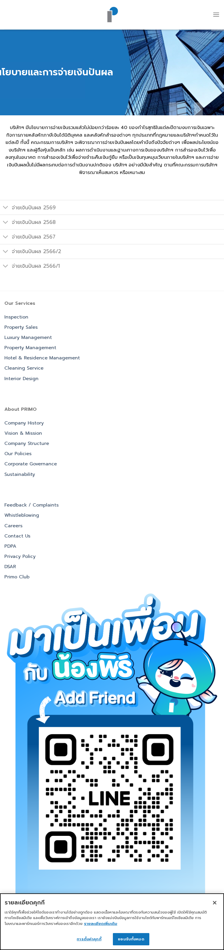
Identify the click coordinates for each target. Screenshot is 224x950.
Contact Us (17, 536)
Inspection (16, 317)
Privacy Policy (20, 556)
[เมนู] (216, 14)
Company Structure (26, 443)
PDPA (10, 546)
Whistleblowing (21, 515)
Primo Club (16, 576)
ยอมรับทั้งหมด (131, 939)
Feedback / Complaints (31, 505)
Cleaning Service (23, 368)
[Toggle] (5, 208)
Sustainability (19, 474)
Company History (24, 423)
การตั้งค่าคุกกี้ (89, 939)
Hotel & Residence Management (42, 357)
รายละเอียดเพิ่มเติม (100, 923)
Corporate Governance (30, 463)
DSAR (10, 566)
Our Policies (18, 453)
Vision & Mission (23, 433)
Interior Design (21, 378)
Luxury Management (28, 337)
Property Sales (21, 327)
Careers (13, 525)
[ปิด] (214, 902)
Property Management (30, 347)
